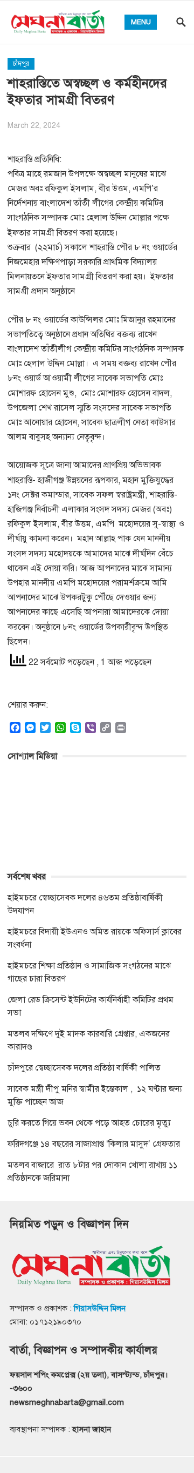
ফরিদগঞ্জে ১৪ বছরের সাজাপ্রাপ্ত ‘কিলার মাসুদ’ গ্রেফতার (94, 1144)
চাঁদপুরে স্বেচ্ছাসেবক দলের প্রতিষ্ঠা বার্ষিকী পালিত (84, 1067)
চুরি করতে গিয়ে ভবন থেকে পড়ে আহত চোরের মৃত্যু (89, 1123)
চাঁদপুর (21, 64)
